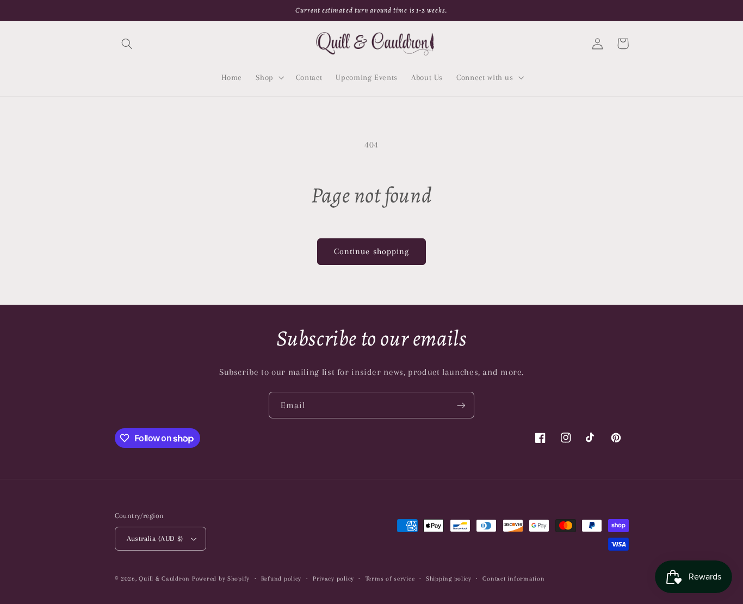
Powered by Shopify (221, 578)
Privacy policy (333, 578)
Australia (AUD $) (155, 538)
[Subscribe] (461, 405)
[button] (127, 43)
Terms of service (390, 578)
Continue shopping (371, 251)
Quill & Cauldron (164, 578)
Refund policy (281, 578)
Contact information (513, 578)
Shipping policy (449, 578)
